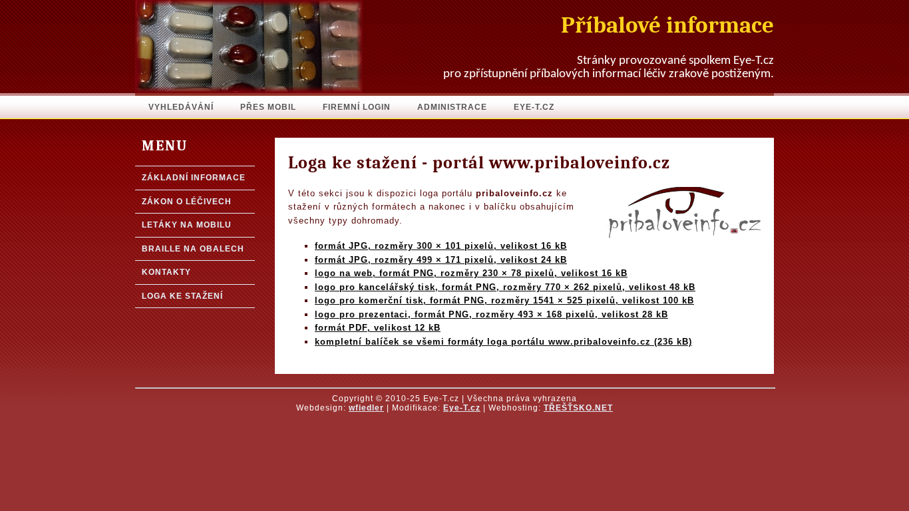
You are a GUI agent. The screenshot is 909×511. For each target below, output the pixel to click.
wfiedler (366, 408)
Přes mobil (268, 107)
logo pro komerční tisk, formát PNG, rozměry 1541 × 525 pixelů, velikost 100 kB (504, 300)
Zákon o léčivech (187, 202)
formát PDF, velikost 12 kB (378, 328)
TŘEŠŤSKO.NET (578, 408)
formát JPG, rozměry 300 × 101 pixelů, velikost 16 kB (441, 246)
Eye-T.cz (534, 107)
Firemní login (357, 107)
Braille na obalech (193, 249)
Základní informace (194, 178)
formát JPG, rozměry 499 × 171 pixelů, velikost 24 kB (441, 260)
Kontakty (166, 272)
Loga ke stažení (182, 296)
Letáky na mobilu (187, 225)
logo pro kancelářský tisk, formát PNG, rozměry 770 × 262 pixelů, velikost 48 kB (505, 287)
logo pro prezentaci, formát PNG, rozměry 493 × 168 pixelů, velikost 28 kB (491, 314)
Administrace (452, 107)
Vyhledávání (181, 107)
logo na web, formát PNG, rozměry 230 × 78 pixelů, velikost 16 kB (471, 273)
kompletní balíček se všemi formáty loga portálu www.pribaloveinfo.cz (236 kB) (503, 342)
